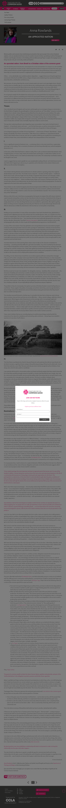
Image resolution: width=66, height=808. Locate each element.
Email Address (20, 409)
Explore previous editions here (33, 406)
